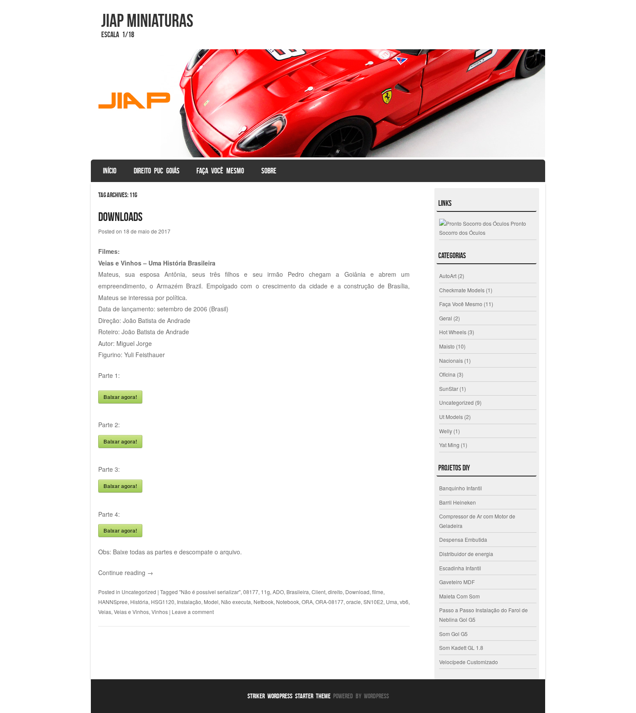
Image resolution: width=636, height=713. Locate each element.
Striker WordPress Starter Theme (289, 696)
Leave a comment (193, 611)
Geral (445, 318)
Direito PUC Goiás (157, 170)
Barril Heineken (457, 502)
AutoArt (447, 275)
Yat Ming (449, 444)
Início (109, 170)
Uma (391, 601)
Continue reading (125, 572)
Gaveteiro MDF (457, 581)
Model (211, 601)
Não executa (236, 601)
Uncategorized (139, 591)
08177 (250, 591)
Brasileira (297, 591)
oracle (353, 601)
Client (318, 591)
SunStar (448, 388)
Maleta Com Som (459, 596)
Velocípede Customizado (468, 661)
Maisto (447, 346)
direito (335, 591)
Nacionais (451, 360)
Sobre (268, 170)
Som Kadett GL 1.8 (461, 647)
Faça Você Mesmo (460, 303)
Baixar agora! (120, 397)
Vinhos (159, 611)
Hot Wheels (452, 332)
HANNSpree (113, 601)
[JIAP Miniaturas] (318, 103)
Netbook (263, 601)
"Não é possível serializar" (210, 591)
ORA (307, 601)
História (139, 601)
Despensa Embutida (463, 539)
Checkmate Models (462, 290)
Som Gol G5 (453, 633)
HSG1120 (162, 601)
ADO (278, 591)
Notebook (287, 601)
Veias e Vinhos (131, 611)
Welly (445, 431)
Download (357, 591)
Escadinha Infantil (460, 568)
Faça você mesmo (220, 170)
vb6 (404, 601)
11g (265, 591)
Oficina (447, 374)
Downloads (120, 217)
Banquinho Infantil (460, 488)
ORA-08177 (329, 601)
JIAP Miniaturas (147, 20)
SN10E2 (373, 601)
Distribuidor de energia (466, 553)
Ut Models (451, 416)
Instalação (189, 601)
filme (377, 591)
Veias (104, 611)
